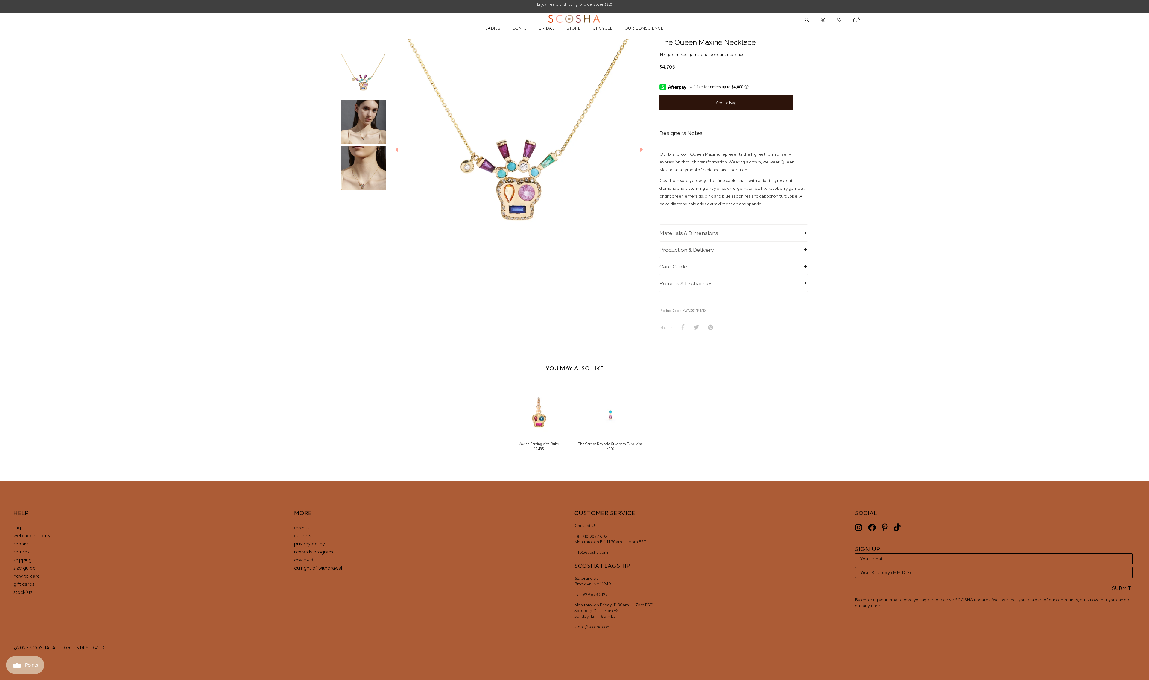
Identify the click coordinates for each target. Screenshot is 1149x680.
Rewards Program (313, 552)
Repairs (21, 544)
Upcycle (603, 28)
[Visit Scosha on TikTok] (897, 527)
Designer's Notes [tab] (681, 133)
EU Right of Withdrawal (318, 568)
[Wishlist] (839, 20)
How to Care (26, 576)
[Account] (823, 20)
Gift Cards (23, 584)
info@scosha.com (591, 552)
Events (301, 527)
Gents (520, 28)
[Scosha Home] (574, 19)
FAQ (17, 527)
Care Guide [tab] (673, 266)
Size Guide (24, 568)
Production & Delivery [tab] (686, 250)
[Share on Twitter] (696, 327)
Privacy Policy (309, 544)
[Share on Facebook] (683, 327)
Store (574, 28)
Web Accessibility (32, 535)
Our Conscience (644, 28)
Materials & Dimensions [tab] (688, 233)
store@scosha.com (592, 626)
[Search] (807, 20)
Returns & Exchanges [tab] (686, 283)
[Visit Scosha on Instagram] (858, 527)
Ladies (493, 28)
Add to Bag (726, 102)
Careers (302, 535)
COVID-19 (303, 560)
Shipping (22, 560)
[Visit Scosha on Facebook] (872, 527)
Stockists (23, 592)
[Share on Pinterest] (710, 327)
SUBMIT (1121, 588)
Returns (21, 552)
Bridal (547, 28)
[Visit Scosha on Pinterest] (885, 527)
